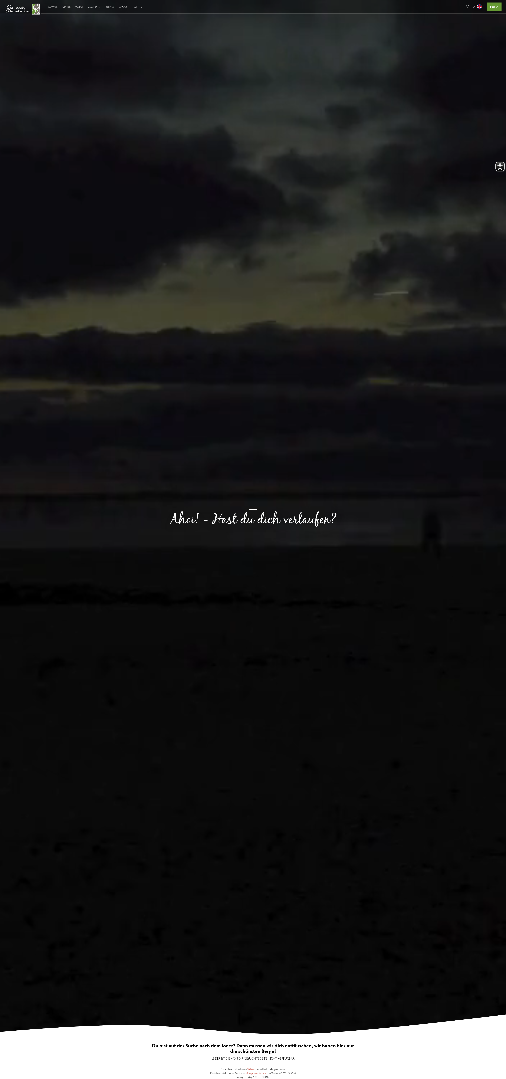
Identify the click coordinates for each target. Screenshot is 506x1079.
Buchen (494, 6)
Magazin (124, 6)
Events (138, 6)
